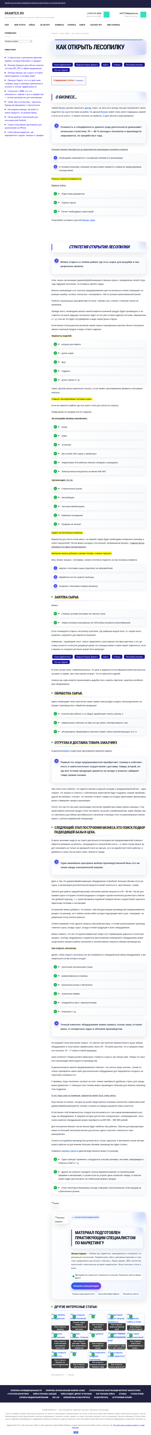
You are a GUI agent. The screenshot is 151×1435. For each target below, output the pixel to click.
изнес (62, 107)
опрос (65, 750)
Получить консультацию (86, 1285)
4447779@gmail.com (129, 13)
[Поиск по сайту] (142, 24)
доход (88, 107)
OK (76, 1432)
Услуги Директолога (62, 64)
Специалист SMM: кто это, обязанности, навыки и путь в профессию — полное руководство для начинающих (24, 94)
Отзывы (117, 64)
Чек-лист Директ (61, 70)
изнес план (88, 220)
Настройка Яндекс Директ (109, 1294)
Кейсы (106, 64)
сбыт (68, 480)
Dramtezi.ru (14, 13)
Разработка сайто (131, 1294)
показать (79, 80)
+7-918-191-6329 (94, 13)
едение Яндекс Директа (87, 64)
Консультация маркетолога (83, 1294)
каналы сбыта (69, 1150)
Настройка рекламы (134, 64)
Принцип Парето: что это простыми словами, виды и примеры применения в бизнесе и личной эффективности (24, 83)
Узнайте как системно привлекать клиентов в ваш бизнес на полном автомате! (35, 3)
